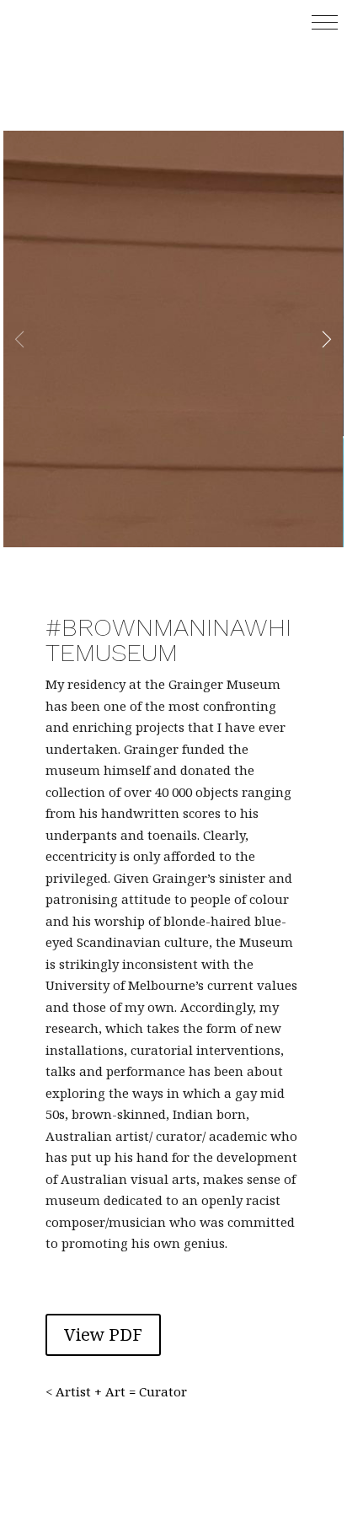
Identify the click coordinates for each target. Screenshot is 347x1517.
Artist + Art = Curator (121, 1391)
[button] (324, 22)
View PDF (103, 1334)
